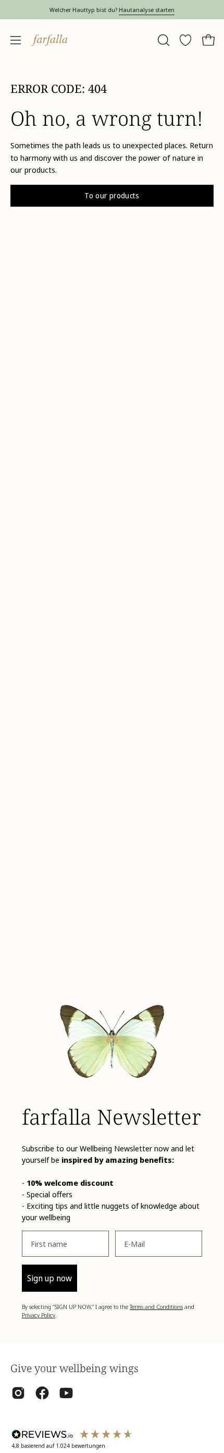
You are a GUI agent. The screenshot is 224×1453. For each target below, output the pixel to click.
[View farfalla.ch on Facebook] (42, 1393)
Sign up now (49, 1278)
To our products (111, 195)
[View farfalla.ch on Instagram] (18, 1393)
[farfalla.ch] (49, 40)
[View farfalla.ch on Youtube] (66, 1393)
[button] (162, 40)
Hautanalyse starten (147, 10)
